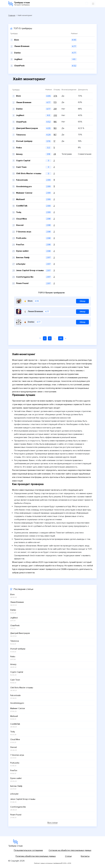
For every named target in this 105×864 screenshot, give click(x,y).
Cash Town (21, 167)
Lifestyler (20, 264)
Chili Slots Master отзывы (28, 173)
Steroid (19, 225)
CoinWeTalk (21, 206)
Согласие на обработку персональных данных (70, 850)
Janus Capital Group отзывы (30, 270)
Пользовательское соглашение (28, 850)
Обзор (82, 301)
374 (55, 96)
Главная (11, 15)
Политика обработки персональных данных (35, 856)
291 (55, 109)
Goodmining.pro (24, 186)
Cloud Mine (21, 219)
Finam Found (22, 283)
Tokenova (21, 134)
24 (55, 154)
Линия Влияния (23, 102)
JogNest (20, 115)
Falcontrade (22, 180)
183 (55, 128)
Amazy (19, 154)
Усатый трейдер (24, 141)
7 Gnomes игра (23, 231)
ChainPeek (21, 122)
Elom (18, 96)
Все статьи (52, 823)
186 (55, 121)
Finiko (19, 147)
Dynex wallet (22, 251)
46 (60, 338)
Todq (18, 212)
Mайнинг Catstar (24, 193)
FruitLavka (21, 238)
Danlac (19, 109)
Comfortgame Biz (24, 277)
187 (55, 134)
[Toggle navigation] (93, 3)
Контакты (85, 856)
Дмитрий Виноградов (27, 128)
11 (54, 180)
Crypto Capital (23, 160)
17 (54, 141)
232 (55, 115)
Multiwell (20, 199)
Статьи (68, 856)
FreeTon (20, 244)
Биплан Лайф (22, 257)
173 (55, 102)
